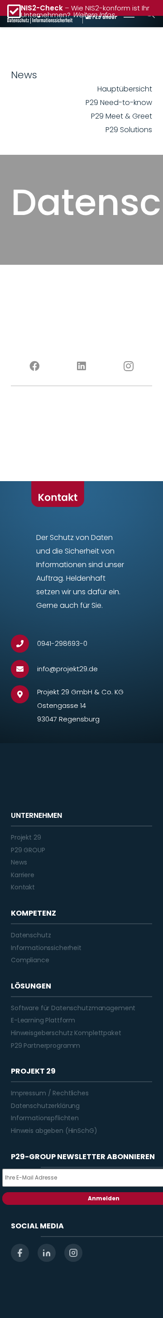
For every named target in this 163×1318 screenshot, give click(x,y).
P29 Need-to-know (119, 102)
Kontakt (23, 887)
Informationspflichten (45, 1117)
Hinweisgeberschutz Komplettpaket (66, 1032)
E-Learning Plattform (43, 1020)
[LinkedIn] (81, 366)
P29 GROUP (28, 850)
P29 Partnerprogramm (45, 1045)
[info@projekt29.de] (24, 669)
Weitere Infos (93, 14)
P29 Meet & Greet (121, 116)
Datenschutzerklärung (45, 1105)
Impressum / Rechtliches (50, 1093)
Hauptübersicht (124, 89)
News (19, 862)
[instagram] (73, 1253)
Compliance (30, 960)
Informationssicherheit (46, 947)
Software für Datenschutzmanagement (73, 1007)
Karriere (22, 874)
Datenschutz (31, 935)
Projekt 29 (26, 837)
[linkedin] (47, 1253)
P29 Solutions (128, 129)
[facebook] (20, 1253)
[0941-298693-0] (24, 644)
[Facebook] (34, 366)
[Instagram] (128, 366)
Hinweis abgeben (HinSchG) (54, 1130)
